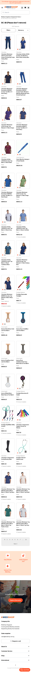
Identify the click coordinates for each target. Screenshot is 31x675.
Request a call (16, 641)
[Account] (22, 8)
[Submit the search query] (3, 13)
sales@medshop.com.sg (7, 636)
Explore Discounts (15, 600)
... (22, 539)
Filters (8, 30)
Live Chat (26, 670)
